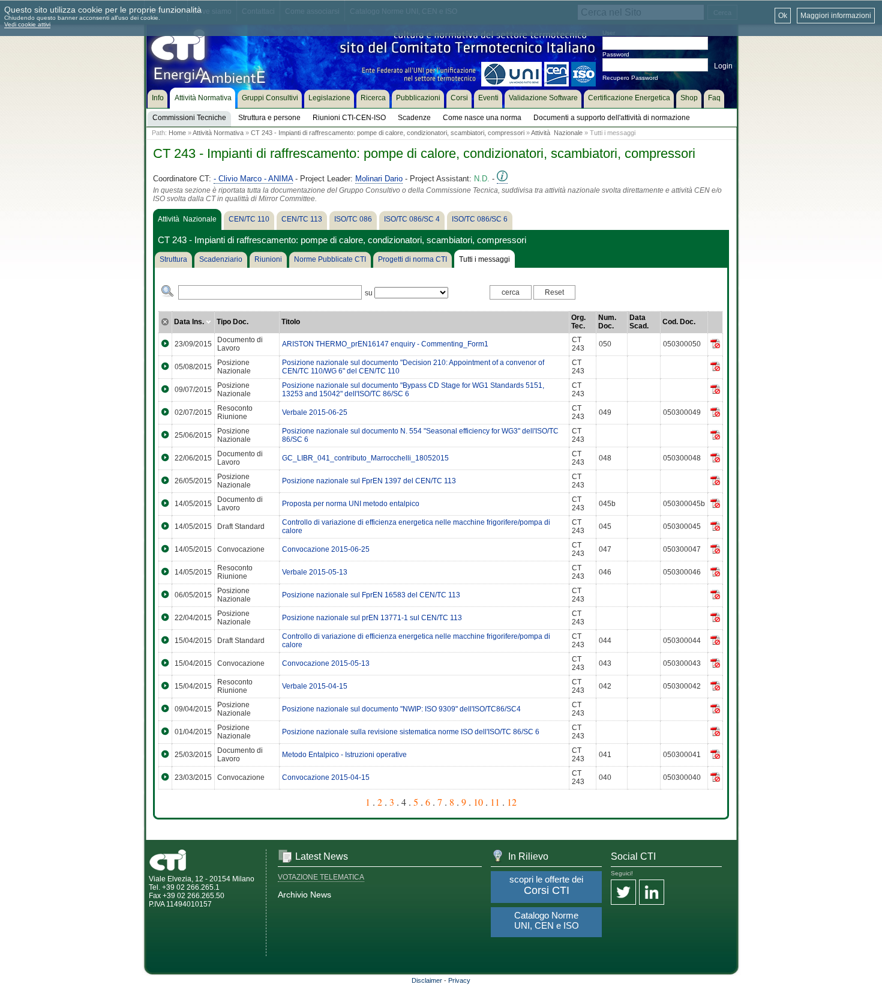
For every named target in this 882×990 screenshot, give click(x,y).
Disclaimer (427, 980)
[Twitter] (623, 893)
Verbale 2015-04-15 (314, 686)
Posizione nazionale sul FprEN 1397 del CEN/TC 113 (369, 481)
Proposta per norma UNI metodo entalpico (350, 504)
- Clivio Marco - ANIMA (253, 178)
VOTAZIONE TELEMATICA (321, 877)
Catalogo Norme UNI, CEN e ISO (546, 920)
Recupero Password (630, 77)
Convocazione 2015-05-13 (326, 663)
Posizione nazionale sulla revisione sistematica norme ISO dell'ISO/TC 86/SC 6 (410, 732)
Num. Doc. (607, 321)
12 (512, 801)
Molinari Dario (379, 178)
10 (478, 801)
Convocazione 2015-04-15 (326, 777)
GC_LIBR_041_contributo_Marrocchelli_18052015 (365, 458)
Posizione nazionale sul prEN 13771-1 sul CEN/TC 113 (372, 618)
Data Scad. (639, 321)
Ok (782, 15)
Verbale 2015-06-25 (314, 412)
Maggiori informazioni (835, 15)
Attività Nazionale (557, 132)
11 (495, 801)
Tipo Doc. (232, 322)
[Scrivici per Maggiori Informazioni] (502, 179)
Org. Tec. (578, 321)
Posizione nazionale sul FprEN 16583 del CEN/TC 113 (371, 595)
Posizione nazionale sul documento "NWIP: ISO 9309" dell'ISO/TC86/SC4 (401, 709)
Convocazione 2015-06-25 (326, 549)
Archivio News (304, 894)
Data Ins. (190, 322)
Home (177, 132)
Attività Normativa (218, 132)
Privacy (459, 980)
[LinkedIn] (651, 893)
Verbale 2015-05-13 (314, 572)
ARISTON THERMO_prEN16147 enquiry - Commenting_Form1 (385, 344)
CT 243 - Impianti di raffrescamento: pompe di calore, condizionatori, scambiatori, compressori (387, 132)
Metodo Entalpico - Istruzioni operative (344, 754)
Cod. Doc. (678, 322)
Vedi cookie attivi (27, 24)
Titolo (290, 322)
